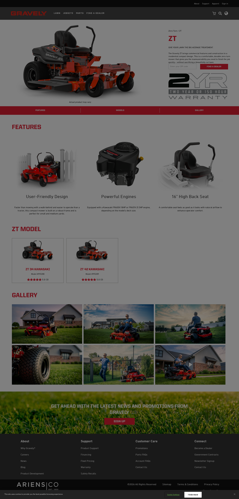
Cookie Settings (173, 494)
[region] (119, 494)
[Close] (235, 494)
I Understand (193, 494)
